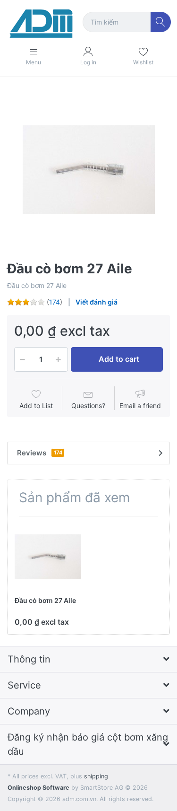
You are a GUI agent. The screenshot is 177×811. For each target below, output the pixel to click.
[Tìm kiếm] (161, 22)
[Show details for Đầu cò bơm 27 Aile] (48, 556)
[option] (88, 170)
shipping (96, 776)
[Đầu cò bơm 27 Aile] (88, 170)
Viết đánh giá (97, 302)
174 (54, 302)
